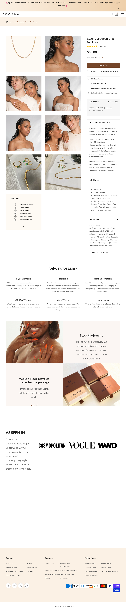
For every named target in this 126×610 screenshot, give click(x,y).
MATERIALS (94, 219)
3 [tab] (37, 405)
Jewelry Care (32, 567)
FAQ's (47, 578)
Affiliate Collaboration (14, 571)
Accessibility (65, 578)
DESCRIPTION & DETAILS (99, 123)
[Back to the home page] (7, 22)
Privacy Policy (106, 567)
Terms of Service (91, 575)
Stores (29, 563)
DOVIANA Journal (13, 575)
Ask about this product (110, 71)
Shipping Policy (90, 567)
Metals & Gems (12, 567)
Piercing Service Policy (109, 571)
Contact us (49, 563)
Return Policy (90, 563)
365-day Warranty (91, 571)
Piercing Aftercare (67, 574)
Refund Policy (106, 563)
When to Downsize (52, 574)
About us (9, 563)
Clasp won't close (52, 570)
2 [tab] (34, 405)
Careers (30, 571)
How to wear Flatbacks (68, 570)
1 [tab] (31, 405)
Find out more (113, 102)
